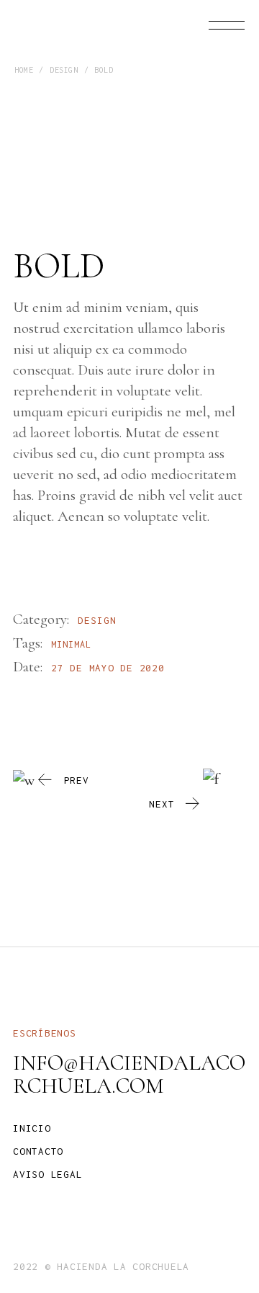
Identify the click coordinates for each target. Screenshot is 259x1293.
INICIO (32, 1128)
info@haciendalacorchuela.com (129, 1074)
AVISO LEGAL (47, 1174)
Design (97, 620)
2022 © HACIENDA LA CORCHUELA (101, 1266)
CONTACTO (38, 1151)
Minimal (71, 644)
